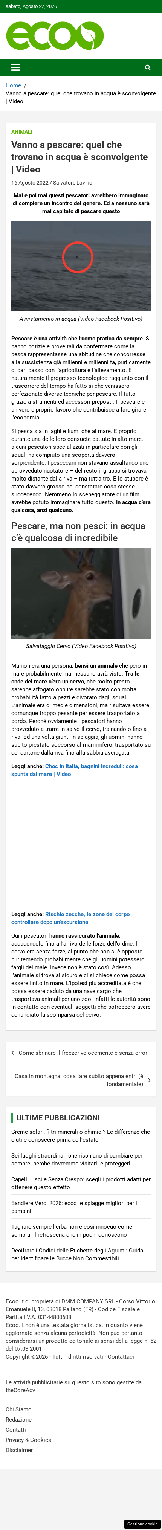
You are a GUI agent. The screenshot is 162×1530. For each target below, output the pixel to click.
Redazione (19, 1419)
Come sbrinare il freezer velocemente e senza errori (84, 1052)
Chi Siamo (19, 1409)
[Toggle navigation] (15, 67)
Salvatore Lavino (72, 183)
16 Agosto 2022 (30, 183)
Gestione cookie (142, 1524)
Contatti (16, 1429)
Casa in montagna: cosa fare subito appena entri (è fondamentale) (79, 1080)
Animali (21, 132)
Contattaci (121, 1356)
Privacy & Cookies (28, 1440)
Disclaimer (19, 1450)
